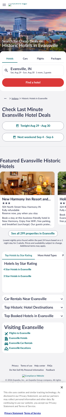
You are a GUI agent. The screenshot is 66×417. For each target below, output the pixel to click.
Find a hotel (33, 82)
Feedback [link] (50, 370)
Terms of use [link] (26, 365)
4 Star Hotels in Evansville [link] (17, 269)
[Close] (62, 387)
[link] (33, 334)
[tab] (9, 59)
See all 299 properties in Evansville (33, 233)
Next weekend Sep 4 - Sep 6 (35, 137)
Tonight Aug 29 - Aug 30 (35, 125)
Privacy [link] (15, 365)
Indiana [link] (15, 98)
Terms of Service (32, 413)
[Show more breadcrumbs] (5, 98)
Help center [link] (39, 365)
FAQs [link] (49, 365)
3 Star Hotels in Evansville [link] (17, 276)
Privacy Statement (13, 413)
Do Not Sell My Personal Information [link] (26, 370)
